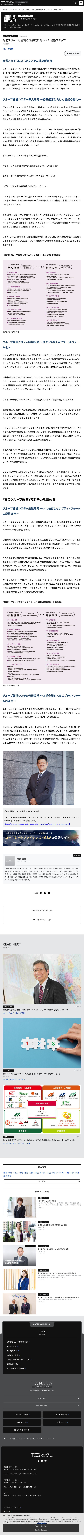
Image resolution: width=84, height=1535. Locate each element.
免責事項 (40, 1438)
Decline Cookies (41, 1530)
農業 (31, 1173)
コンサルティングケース (22, 1430)
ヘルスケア (60, 1173)
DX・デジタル (11, 1346)
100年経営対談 (61, 1414)
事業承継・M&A (13, 1364)
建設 (10, 1173)
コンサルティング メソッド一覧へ (42, 910)
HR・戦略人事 (12, 1351)
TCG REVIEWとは (21, 1414)
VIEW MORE (42, 1181)
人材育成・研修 (12, 1355)
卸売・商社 (51, 1173)
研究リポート (61, 1422)
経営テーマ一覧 (42, 1405)
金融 (77, 1173)
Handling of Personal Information (16, 1515)
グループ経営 (8, 49)
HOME (5, 9)
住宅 (21, 1173)
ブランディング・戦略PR (15, 1368)
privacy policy (42, 1523)
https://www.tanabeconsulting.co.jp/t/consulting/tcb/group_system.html (37, 824)
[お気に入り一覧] (75, 3)
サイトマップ (51, 1438)
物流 (16, 1173)
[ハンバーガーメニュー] (81, 3)
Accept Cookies (41, 1526)
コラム (5, 1438)
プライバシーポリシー (11, 1507)
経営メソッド (21, 1422)
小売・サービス (41, 1173)
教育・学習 (70, 1173)
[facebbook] (45, 893)
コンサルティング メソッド (17, 9)
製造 (5, 1173)
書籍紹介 (13, 1438)
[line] (49, 893)
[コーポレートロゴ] (42, 1324)
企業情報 (7, 1511)
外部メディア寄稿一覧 (27, 1438)
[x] (41, 893)
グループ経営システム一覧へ (42, 920)
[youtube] (45, 1461)
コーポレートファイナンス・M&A (19, 1359)
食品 (26, 1173)
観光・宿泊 (7, 1176)
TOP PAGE (42, 1398)
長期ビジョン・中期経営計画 (17, 1342)
